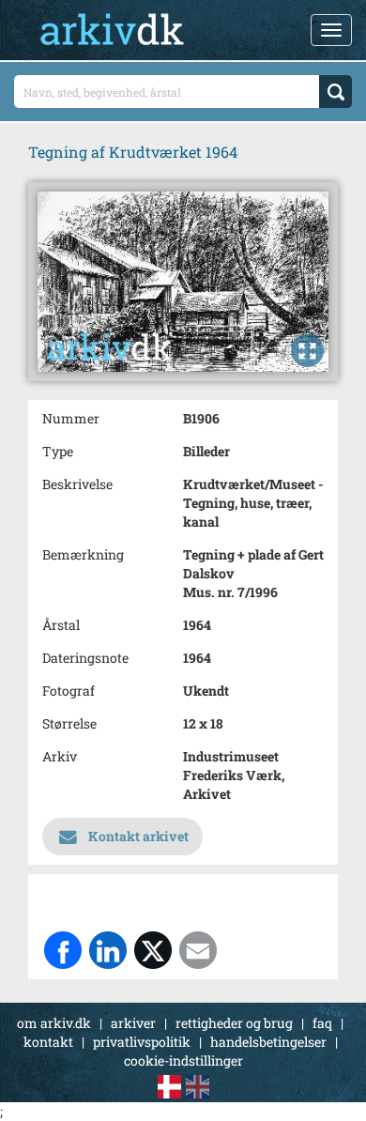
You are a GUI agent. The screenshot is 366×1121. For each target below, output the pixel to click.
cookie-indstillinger (183, 1060)
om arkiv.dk (54, 1023)
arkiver (133, 1023)
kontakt (48, 1042)
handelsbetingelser (268, 1042)
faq (322, 1023)
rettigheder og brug (234, 1023)
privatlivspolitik (142, 1042)
